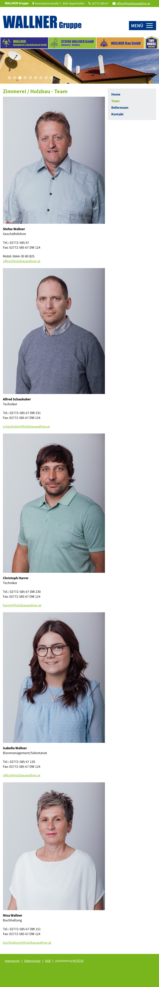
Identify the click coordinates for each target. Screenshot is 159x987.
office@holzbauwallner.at (133, 3)
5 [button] (30, 77)
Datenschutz (32, 961)
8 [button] (46, 77)
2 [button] (14, 77)
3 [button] (20, 77)
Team (115, 101)
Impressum (12, 961)
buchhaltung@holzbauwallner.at (27, 943)
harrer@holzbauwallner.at (22, 605)
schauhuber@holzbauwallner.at (26, 426)
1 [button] (9, 77)
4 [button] (25, 77)
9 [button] (51, 77)
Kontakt (117, 114)
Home (115, 94)
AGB (48, 961)
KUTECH (78, 961)
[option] (79, 59)
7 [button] (40, 77)
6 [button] (35, 77)
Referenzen (119, 107)
